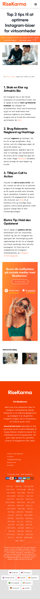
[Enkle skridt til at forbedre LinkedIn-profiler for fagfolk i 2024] (10, 358)
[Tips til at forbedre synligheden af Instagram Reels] (29, 358)
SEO (19, 120)
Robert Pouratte (10, 76)
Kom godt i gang (25, 40)
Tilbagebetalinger (14, 459)
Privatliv (10, 457)
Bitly (22, 200)
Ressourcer (11, 462)
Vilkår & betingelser (15, 454)
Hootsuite (22, 159)
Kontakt (10, 465)
